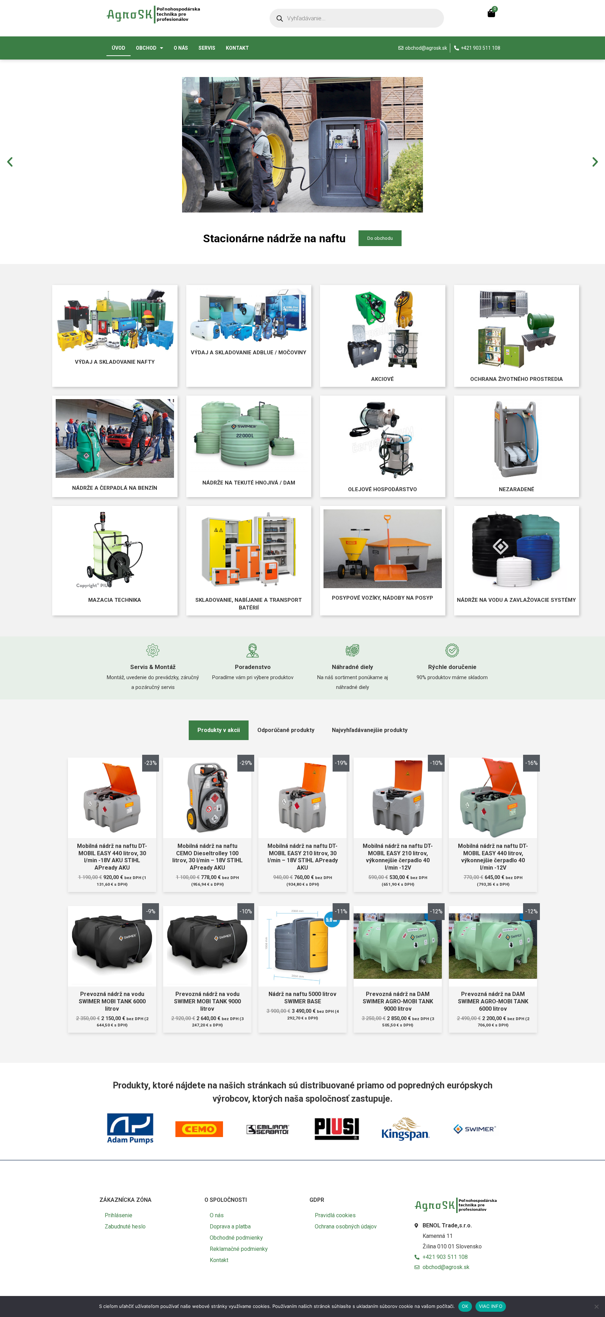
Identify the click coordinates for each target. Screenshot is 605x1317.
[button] (10, 161)
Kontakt (237, 48)
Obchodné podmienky (236, 1237)
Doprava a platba (230, 1226)
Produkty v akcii (218, 730)
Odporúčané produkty (285, 730)
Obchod (146, 48)
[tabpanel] (302, 905)
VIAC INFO (490, 1306)
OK (465, 1306)
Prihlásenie (118, 1215)
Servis (207, 48)
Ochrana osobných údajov (346, 1226)
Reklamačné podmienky (239, 1249)
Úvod (118, 48)
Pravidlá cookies (335, 1215)
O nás (181, 48)
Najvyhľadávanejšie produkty (370, 730)
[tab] (219, 730)
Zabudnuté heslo (125, 1226)
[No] (596, 1306)
